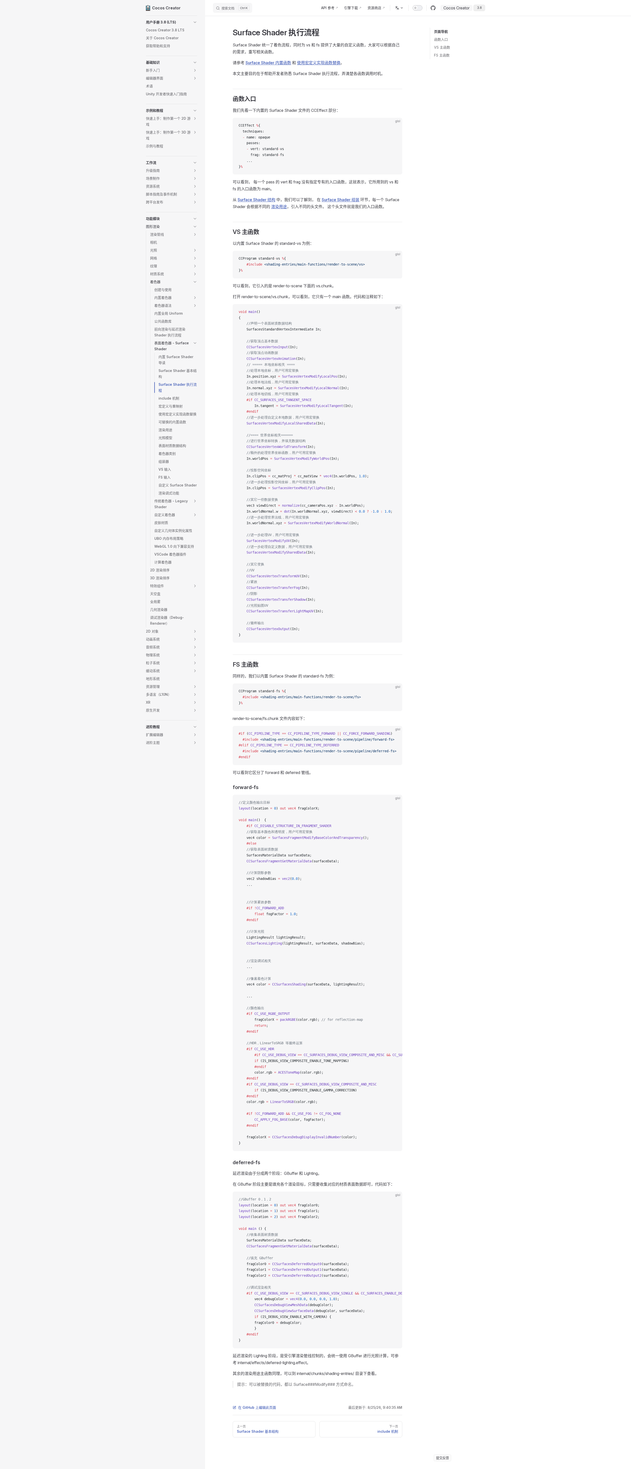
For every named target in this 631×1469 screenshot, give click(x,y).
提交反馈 (442, 1458)
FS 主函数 (442, 55)
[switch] (417, 8)
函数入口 (441, 39)
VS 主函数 (442, 47)
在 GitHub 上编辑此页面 (257, 1407)
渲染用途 (279, 206)
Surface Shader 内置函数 (268, 62)
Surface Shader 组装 (340, 199)
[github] (433, 7)
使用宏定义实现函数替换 (318, 62)
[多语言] (399, 8)
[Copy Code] (394, 126)
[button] (171, 22)
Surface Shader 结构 (256, 199)
